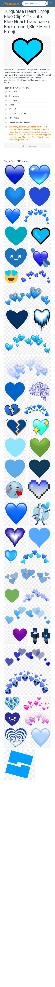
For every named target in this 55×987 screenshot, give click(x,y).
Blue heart (13, 127)
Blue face (32, 127)
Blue (16, 132)
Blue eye (28, 140)
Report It (7, 88)
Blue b (34, 137)
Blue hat (12, 135)
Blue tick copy (43, 137)
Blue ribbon (26, 137)
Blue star (20, 135)
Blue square (29, 135)
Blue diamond (45, 132)
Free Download (31, 146)
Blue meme (23, 127)
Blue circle (34, 132)
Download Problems (21, 88)
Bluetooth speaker (16, 140)
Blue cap (17, 137)
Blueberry (27, 129)
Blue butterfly (24, 132)
